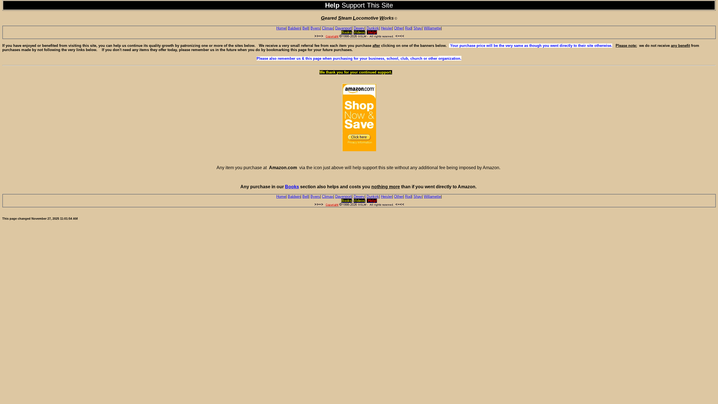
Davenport (343, 28)
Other (398, 28)
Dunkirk (373, 28)
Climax (327, 28)
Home (281, 28)
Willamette (432, 28)
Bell (305, 28)
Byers (315, 28)
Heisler (386, 28)
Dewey (359, 28)
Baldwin (294, 28)
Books (292, 186)
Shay (417, 28)
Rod (408, 28)
